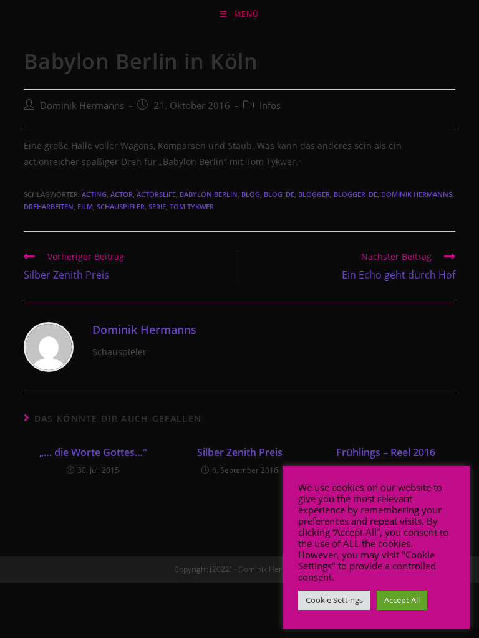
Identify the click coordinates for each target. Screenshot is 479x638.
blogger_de (355, 194)
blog (250, 194)
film (85, 206)
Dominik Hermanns (82, 106)
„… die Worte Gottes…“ (93, 452)
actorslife (156, 194)
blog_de (279, 194)
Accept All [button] (402, 600)
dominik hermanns (416, 194)
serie (157, 206)
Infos (270, 106)
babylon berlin (209, 194)
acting (94, 194)
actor (121, 194)
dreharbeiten (49, 206)
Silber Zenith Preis (240, 452)
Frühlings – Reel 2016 (385, 452)
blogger (314, 194)
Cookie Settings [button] (334, 600)
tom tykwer (192, 206)
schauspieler (121, 206)
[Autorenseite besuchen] (49, 346)
